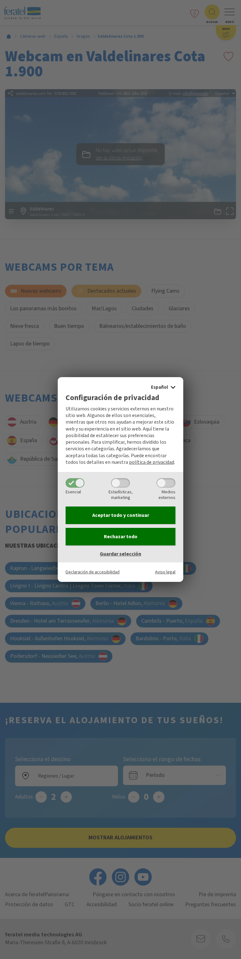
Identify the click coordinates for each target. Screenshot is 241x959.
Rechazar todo (120, 536)
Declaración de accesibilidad (93, 572)
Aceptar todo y (120, 515)
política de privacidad (151, 462)
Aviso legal (165, 572)
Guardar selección (120, 553)
